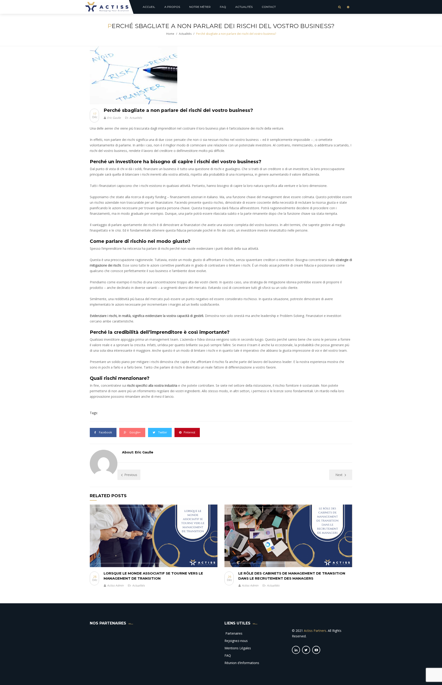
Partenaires (233, 633)
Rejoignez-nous (236, 641)
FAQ (227, 655)
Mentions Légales (237, 648)
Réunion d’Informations (241, 663)
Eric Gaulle (114, 118)
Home (170, 34)
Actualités (185, 34)
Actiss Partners (315, 630)
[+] (154, 536)
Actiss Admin (115, 585)
